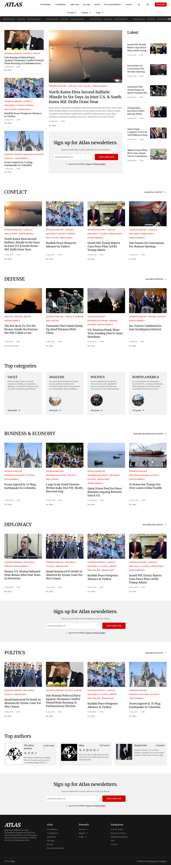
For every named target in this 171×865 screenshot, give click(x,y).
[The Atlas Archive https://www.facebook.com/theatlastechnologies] (29, 753)
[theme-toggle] (148, 4)
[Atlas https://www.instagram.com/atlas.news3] (91, 750)
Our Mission (45, 4)
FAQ (112, 841)
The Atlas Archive (29, 747)
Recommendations (112, 4)
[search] (139, 4)
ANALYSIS (8, 317)
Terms (88, 164)
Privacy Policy (100, 164)
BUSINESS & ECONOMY (33, 154)
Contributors (60, 4)
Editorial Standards (119, 837)
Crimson (163, 861)
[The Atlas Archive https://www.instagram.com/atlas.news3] (32, 753)
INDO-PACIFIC (10, 109)
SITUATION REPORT (13, 53)
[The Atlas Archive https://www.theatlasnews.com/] (36, 753)
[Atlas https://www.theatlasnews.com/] (98, 750)
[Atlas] (13, 4)
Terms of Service (118, 833)
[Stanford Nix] (124, 752)
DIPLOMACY (10, 105)
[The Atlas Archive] (14, 754)
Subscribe (74, 4)
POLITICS (27, 53)
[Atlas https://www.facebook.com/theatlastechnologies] (84, 750)
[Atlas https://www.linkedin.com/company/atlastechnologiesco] (87, 750)
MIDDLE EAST (24, 109)
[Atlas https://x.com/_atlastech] (80, 750)
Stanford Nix (13, 346)
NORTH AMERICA (100, 86)
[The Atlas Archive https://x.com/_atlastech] (25, 753)
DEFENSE (18, 317)
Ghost (152, 861)
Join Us (97, 4)
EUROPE (36, 53)
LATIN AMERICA (21, 158)
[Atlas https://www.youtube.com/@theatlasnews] (94, 750)
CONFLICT (28, 101)
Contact (128, 4)
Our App (86, 4)
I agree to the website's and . (87, 164)
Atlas (9, 70)
